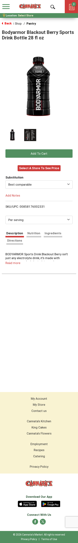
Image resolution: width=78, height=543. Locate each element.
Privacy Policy (39, 466)
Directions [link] (14, 240)
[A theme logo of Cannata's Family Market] (30, 6)
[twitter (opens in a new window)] (43, 523)
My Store (39, 404)
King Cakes (39, 427)
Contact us (39, 411)
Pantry (31, 23)
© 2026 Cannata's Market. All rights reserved (39, 534)
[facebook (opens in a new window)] (35, 523)
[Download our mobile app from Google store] (50, 503)
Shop (18, 23)
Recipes (39, 450)
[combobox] (39, 185)
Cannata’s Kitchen (39, 421)
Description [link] (14, 233)
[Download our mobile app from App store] (27, 503)
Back (8, 23)
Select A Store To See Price (39, 168)
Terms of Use (49, 539)
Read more (12, 263)
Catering (39, 456)
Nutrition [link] (33, 233)
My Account (39, 398)
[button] (12, 135)
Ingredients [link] (53, 233)
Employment (39, 444)
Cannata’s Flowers (39, 433)
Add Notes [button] (12, 195)
